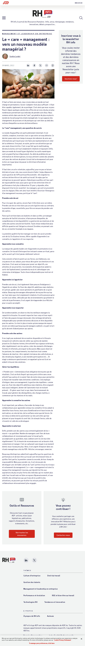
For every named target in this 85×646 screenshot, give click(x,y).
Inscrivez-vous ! (71, 79)
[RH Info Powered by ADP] (42, 14)
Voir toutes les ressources (22, 533)
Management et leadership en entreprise (27, 34)
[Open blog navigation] (4, 18)
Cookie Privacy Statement (62, 640)
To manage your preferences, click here (42, 643)
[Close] (81, 638)
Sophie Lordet (15, 56)
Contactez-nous (63, 535)
